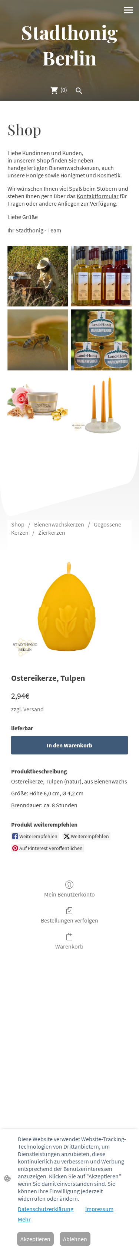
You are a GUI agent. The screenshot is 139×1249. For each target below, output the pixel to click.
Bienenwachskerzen (59, 524)
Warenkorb (69, 946)
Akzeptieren (35, 1239)
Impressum (99, 1209)
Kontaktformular (98, 196)
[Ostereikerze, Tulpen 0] (69, 602)
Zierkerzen (51, 532)
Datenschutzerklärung (45, 1209)
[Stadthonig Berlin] (69, 76)
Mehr (24, 1219)
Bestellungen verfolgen (69, 920)
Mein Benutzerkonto (69, 894)
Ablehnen (75, 1239)
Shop (17, 524)
